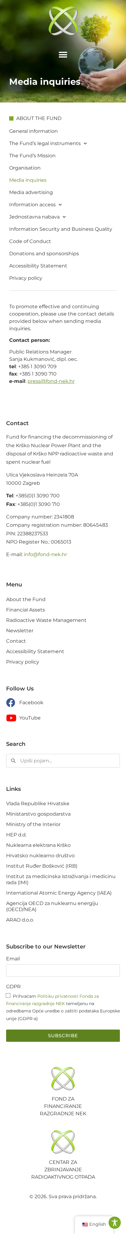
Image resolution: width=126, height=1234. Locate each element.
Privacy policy (25, 278)
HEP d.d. (16, 835)
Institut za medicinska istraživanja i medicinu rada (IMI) (61, 879)
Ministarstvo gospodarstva (38, 814)
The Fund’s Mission (32, 156)
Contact (16, 641)
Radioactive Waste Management (46, 620)
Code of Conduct (30, 241)
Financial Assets (25, 610)
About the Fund (26, 599)
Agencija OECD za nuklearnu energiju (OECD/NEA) (52, 906)
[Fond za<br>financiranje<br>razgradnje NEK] (63, 1078)
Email (13, 959)
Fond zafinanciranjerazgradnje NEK (63, 1106)
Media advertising (31, 192)
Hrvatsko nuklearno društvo (40, 855)
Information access (32, 205)
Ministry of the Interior (33, 824)
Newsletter (19, 631)
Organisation (25, 168)
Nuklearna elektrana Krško (38, 845)
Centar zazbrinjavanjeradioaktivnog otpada (63, 1169)
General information (33, 131)
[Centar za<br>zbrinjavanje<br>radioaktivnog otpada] (63, 1142)
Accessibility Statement (38, 266)
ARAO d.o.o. (20, 920)
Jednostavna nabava (34, 217)
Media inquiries (27, 180)
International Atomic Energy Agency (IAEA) (59, 893)
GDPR (13, 986)
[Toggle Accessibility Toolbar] (114, 1222)
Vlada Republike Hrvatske (37, 803)
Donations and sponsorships (44, 253)
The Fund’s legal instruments (45, 143)
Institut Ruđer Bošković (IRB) (41, 866)
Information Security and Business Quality (60, 229)
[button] (63, 55)
